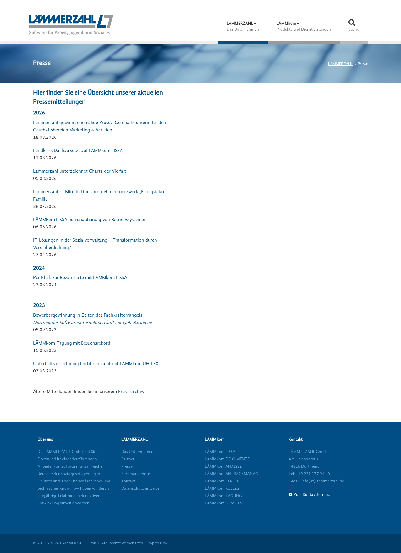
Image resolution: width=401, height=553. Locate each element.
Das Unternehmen (137, 452)
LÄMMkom (215, 439)
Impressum (157, 543)
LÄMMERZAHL (340, 64)
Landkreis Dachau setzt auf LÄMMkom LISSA (78, 150)
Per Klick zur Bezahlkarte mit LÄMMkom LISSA (80, 277)
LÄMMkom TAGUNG (223, 496)
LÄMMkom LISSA (220, 452)
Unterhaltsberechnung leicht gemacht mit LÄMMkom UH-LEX (96, 364)
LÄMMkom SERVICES (223, 503)
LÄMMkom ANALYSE (223, 467)
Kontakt (128, 481)
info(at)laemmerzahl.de (322, 481)
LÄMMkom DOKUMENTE (227, 459)
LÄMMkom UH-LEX (222, 481)
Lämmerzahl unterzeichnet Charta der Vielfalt (79, 171)
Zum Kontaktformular (313, 495)
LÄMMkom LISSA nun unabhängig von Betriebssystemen (89, 220)
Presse (127, 467)
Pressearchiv (130, 392)
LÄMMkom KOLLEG (222, 489)
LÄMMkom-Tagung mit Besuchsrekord (71, 343)
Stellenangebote (135, 474)
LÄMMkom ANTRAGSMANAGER (234, 474)
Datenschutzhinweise (140, 489)
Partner (127, 459)
